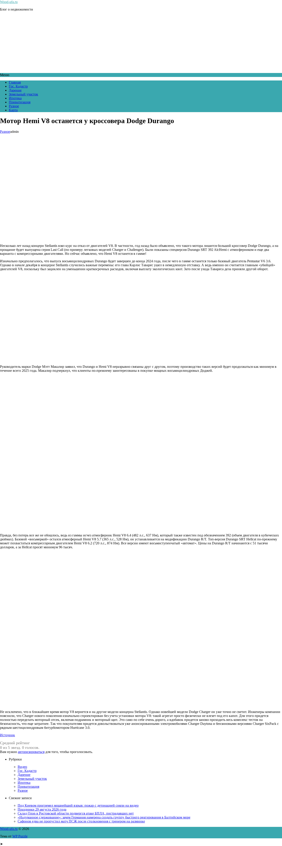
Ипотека (15, 98)
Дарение (15, 90)
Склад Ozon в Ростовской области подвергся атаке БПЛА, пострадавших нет (76, 813)
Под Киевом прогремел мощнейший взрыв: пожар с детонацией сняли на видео (78, 805)
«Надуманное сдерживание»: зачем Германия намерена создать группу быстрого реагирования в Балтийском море (104, 817)
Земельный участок (23, 94)
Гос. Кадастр (18, 86)
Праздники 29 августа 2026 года (42, 809)
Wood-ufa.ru (9, 2)
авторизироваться (31, 752)
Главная (15, 82)
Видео (22, 767)
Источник (7, 735)
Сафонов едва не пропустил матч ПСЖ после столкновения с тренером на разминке (81, 821)
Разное (14, 106)
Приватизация (19, 102)
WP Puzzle (20, 836)
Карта (13, 110)
